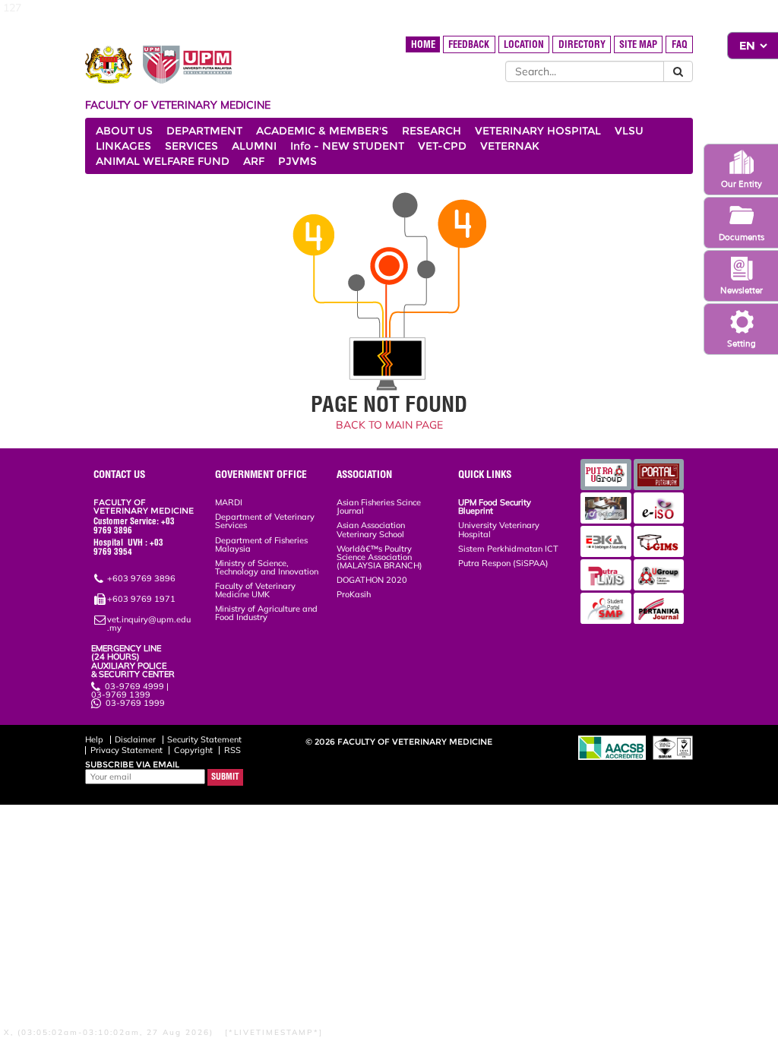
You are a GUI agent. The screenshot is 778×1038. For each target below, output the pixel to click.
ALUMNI (254, 146)
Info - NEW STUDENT (347, 146)
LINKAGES (123, 146)
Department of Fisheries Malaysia (261, 544)
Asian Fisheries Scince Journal (379, 506)
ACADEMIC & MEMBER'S (322, 131)
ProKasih (354, 594)
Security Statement (204, 739)
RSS (232, 750)
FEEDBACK (468, 44)
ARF (253, 161)
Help (94, 739)
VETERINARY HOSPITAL (538, 131)
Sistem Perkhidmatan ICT (508, 548)
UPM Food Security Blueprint (494, 506)
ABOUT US (124, 131)
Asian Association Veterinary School (371, 529)
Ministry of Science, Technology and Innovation (266, 567)
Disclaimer (135, 739)
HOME (423, 44)
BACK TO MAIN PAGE (389, 425)
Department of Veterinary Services (265, 520)
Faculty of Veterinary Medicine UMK (255, 590)
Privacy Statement (126, 750)
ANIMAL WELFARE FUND (162, 161)
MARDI (228, 502)
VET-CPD (442, 146)
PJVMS (297, 161)
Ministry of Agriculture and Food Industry (266, 612)
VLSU (629, 131)
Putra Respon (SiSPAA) (503, 563)
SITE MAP (638, 44)
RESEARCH (431, 131)
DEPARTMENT (204, 131)
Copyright (193, 750)
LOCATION (524, 44)
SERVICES (191, 146)
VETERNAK (509, 146)
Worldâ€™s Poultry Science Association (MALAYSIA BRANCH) (379, 557)
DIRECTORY (582, 44)
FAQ (680, 44)
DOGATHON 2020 (372, 579)
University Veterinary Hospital (498, 529)
